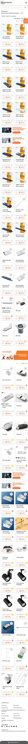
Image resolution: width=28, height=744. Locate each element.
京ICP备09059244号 (17, 718)
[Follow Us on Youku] (16, 726)
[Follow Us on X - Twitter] (4, 726)
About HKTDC (16, 705)
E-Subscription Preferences (19, 710)
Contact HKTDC (4, 707)
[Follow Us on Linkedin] (6, 726)
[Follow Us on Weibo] (9, 726)
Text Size (3, 713)
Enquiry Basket (14, 742)
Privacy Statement (5, 715)
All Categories (4, 11)
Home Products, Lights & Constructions (10, 13)
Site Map (3, 718)
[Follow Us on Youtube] (14, 726)
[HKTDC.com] (14, 703)
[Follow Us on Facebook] (2, 726)
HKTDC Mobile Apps (17, 707)
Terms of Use (16, 713)
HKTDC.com (3, 705)
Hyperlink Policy (16, 715)
